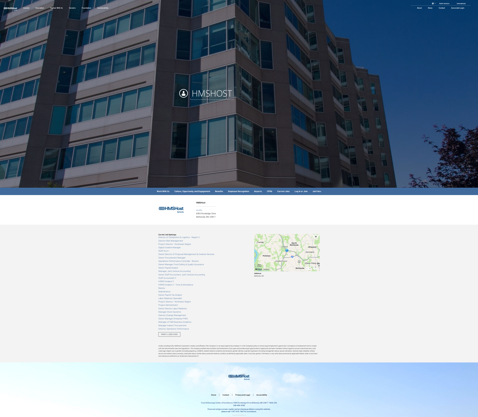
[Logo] (12, 7)
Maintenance (164, 291)
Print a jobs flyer (169, 334)
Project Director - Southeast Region (174, 244)
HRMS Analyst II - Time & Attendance (175, 284)
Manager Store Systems (169, 312)
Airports (258, 191)
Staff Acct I (163, 251)
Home (213, 395)
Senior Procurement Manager (171, 257)
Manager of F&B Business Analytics (174, 322)
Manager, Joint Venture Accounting (174, 271)
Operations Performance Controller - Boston (178, 261)
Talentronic (242, 415)
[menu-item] (26, 7)
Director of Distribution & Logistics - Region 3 (178, 237)
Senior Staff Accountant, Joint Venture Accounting (181, 274)
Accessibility (261, 395)
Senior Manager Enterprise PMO (173, 318)
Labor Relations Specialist (170, 298)
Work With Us (163, 191)
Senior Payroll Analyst (168, 268)
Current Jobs (283, 191)
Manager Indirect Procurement (172, 325)
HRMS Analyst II (166, 281)
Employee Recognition (238, 191)
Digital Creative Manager (169, 247)
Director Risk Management (170, 241)
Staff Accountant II (167, 278)
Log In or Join (301, 191)
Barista (161, 288)
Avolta (199, 210)
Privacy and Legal (242, 395)
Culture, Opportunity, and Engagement (192, 191)
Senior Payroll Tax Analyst (170, 295)
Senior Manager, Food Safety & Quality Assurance (181, 264)
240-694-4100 (239, 405)
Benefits (219, 191)
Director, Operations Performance (173, 329)
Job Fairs (316, 191)
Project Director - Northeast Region (174, 301)
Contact (225, 395)
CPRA (269, 191)
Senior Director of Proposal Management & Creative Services (186, 254)
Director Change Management (172, 315)
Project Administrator (168, 305)
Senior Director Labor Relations (172, 308)
